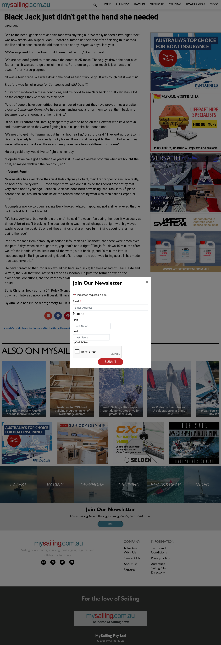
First (75, 319)
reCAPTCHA (80, 342)
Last (75, 331)
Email (77, 301)
